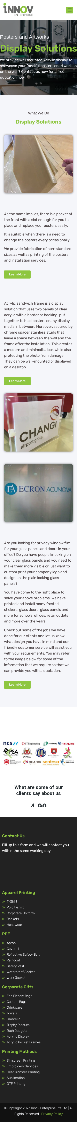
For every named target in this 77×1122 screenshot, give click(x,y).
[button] (69, 10)
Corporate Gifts (17, 986)
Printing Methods (19, 1051)
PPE (6, 933)
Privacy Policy (52, 1114)
